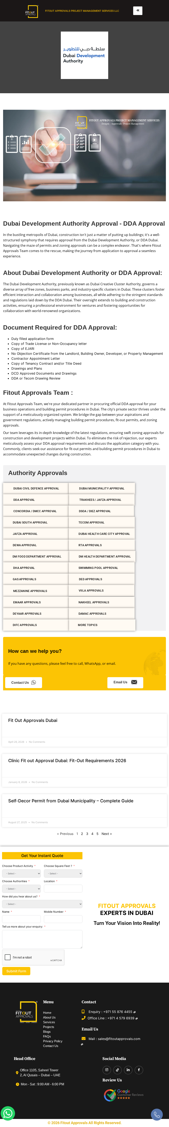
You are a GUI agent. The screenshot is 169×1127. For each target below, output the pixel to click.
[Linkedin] (128, 1070)
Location (49, 881)
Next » (107, 834)
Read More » (16, 730)
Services (49, 1022)
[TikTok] (117, 1070)
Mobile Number (53, 911)
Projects (48, 1027)
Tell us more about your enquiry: (22, 926)
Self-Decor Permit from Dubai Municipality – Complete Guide (70, 800)
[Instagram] (106, 1070)
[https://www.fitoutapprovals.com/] (32, 11)
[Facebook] (139, 1070)
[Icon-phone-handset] (157, 1115)
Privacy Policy (52, 1041)
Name (5, 911)
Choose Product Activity (17, 866)
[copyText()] (82, 1044)
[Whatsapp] (8, 1113)
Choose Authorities (14, 881)
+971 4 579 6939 (120, 1018)
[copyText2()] (134, 1012)
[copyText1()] (136, 1018)
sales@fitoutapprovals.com (119, 1039)
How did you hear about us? (20, 896)
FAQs (47, 1036)
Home (47, 1012)
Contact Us (20, 682)
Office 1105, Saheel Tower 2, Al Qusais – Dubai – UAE (40, 1072)
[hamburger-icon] (137, 10)
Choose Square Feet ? (58, 866)
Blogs (47, 1031)
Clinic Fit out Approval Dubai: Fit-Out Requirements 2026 (67, 760)
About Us (49, 1017)
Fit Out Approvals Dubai (32, 720)
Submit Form (16, 971)
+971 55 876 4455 (117, 1012)
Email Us (120, 682)
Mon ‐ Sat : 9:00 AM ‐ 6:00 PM (42, 1084)
